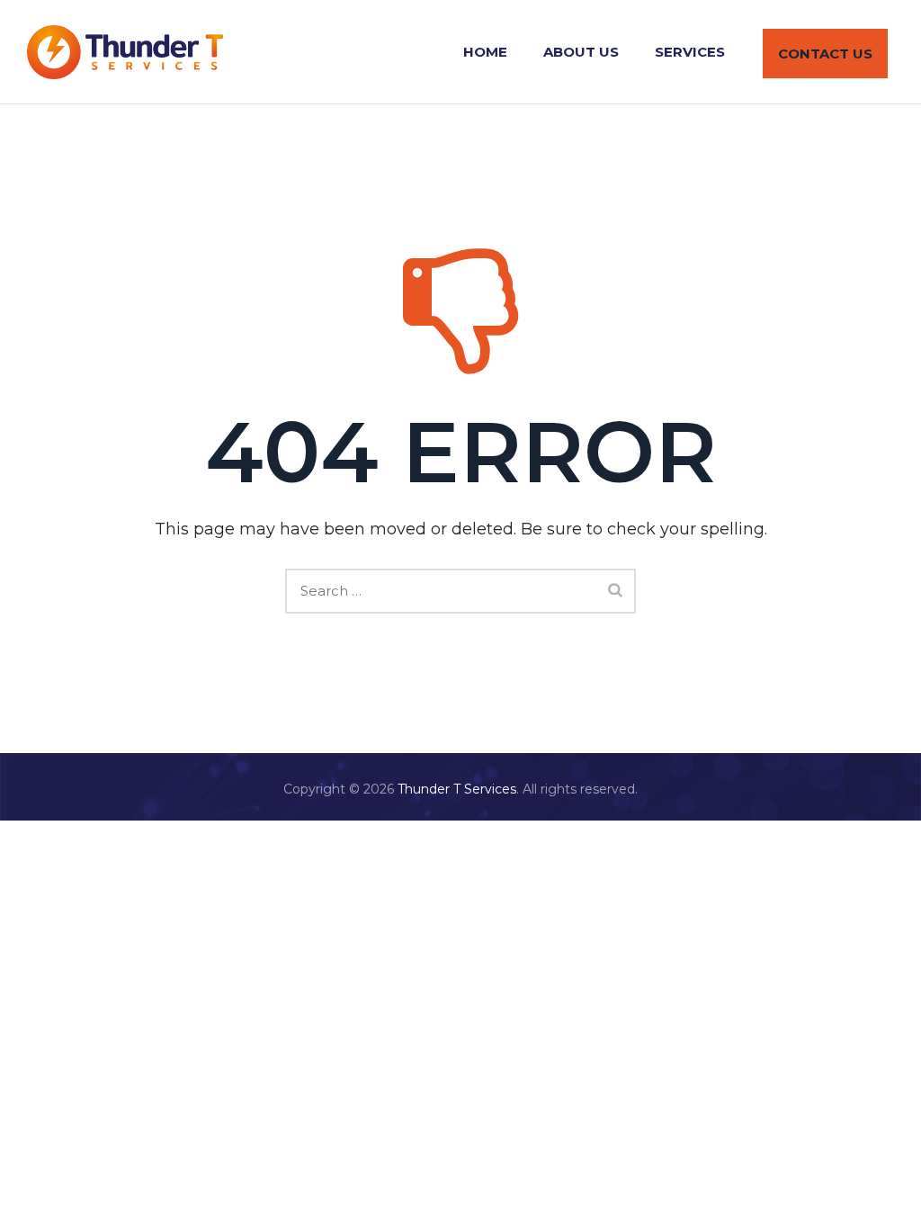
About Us (581, 51)
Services (690, 51)
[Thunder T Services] (125, 51)
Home (485, 51)
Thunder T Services (457, 789)
